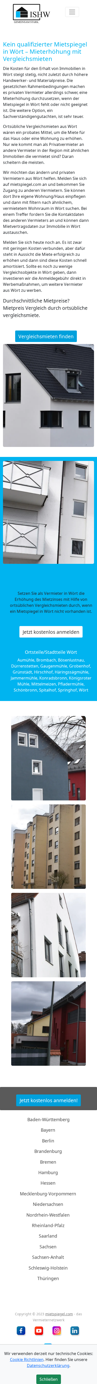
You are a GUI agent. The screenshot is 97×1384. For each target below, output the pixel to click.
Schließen (48, 166)
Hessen (48, 1183)
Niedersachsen (48, 1204)
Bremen (48, 1162)
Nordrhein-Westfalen (48, 1215)
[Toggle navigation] (72, 12)
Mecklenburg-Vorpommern (48, 1194)
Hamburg (48, 1172)
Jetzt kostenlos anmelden (51, 631)
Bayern (48, 1130)
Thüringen (48, 1278)
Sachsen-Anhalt (48, 1257)
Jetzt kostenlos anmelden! (49, 1100)
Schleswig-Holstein (48, 1268)
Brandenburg (48, 1151)
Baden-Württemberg (48, 1119)
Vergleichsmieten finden (46, 336)
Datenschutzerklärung (48, 1365)
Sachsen (48, 1247)
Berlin (48, 1141)
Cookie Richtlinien (27, 1359)
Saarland (48, 1236)
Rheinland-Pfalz (48, 1225)
